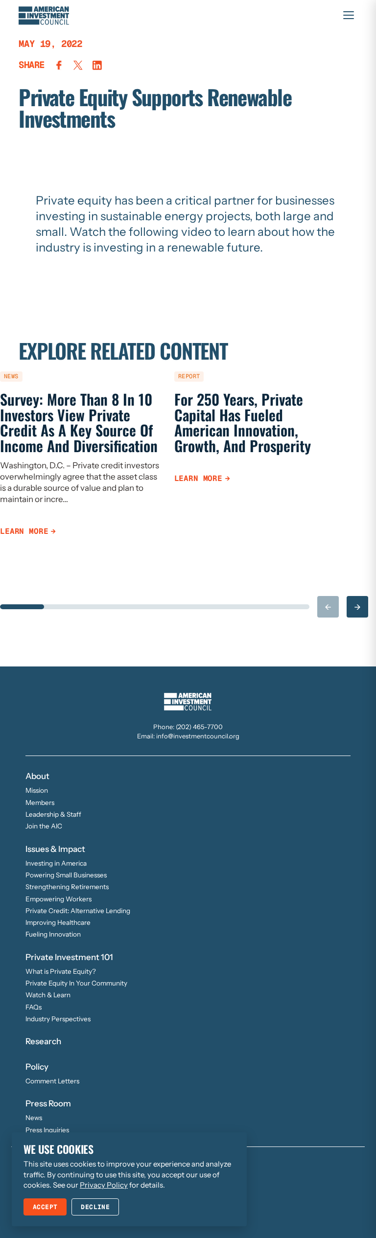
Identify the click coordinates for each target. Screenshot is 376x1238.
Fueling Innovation (53, 934)
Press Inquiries (47, 1130)
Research (43, 1041)
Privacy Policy (104, 1185)
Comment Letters (52, 1081)
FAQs (33, 1007)
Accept (45, 1207)
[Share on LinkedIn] (97, 65)
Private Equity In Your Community (76, 983)
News (33, 1118)
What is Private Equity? (60, 971)
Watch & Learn (47, 995)
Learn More (24, 531)
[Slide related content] (22, 606)
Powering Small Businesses (66, 875)
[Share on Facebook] (59, 65)
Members (39, 802)
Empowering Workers (58, 899)
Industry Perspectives (58, 1019)
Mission (36, 790)
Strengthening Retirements (67, 887)
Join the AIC (43, 826)
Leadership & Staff (53, 814)
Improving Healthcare (58, 922)
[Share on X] (78, 65)
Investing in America (56, 863)
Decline (95, 1207)
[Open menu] (348, 15)
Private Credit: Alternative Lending (77, 911)
